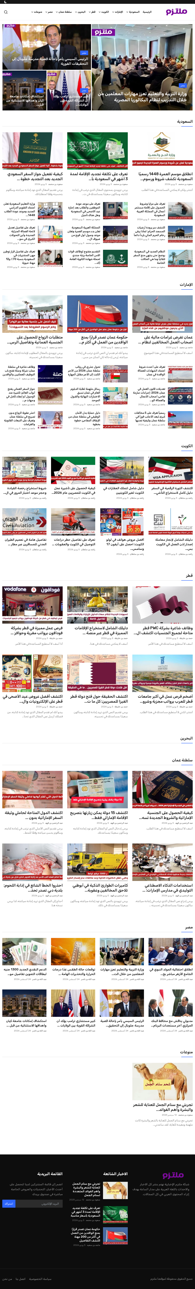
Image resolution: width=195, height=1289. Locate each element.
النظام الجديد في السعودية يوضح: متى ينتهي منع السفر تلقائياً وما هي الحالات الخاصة (149, 257)
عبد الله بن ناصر (186, 979)
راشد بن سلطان (186, 498)
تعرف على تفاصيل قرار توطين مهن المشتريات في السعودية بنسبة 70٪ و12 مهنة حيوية (19, 257)
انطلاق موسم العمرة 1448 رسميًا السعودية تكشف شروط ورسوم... (165, 176)
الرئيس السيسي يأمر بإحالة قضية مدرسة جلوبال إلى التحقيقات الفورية (50, 61)
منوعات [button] (38, 11)
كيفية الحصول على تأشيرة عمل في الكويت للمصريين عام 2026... (73, 490)
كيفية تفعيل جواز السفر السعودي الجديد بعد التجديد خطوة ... (35, 176)
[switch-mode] (5, 2)
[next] (186, 67)
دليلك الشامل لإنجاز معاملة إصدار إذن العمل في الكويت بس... (174, 544)
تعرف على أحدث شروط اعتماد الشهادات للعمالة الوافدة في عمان (151, 370)
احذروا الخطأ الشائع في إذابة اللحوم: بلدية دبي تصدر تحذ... (33, 888)
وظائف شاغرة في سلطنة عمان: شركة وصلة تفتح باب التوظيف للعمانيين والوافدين (18, 370)
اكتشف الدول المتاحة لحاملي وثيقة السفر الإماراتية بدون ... (34, 815)
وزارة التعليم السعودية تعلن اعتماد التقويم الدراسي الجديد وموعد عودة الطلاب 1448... (19, 209)
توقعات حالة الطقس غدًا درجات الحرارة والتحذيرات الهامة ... (73, 972)
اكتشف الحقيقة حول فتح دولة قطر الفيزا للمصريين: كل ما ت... (99, 699)
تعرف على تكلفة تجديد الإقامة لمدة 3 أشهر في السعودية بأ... (99, 176)
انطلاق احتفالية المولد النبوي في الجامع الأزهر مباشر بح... (171, 972)
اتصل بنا (21, 1279)
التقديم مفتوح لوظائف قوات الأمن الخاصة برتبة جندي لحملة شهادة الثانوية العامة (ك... (84, 257)
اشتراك (9, 1203)
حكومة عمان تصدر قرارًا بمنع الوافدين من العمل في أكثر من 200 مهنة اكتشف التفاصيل (85, 1234)
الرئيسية (147, 11)
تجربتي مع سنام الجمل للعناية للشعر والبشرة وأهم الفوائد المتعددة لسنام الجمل (86, 1189)
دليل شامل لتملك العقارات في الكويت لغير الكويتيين (123, 490)
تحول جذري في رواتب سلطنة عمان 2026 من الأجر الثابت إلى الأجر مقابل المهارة (84, 370)
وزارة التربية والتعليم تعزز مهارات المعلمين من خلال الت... (122, 972)
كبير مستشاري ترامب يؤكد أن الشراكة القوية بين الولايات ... (76, 1023)
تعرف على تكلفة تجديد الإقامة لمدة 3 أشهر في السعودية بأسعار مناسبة (85, 1211)
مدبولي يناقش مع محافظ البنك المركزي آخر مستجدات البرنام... (172, 1023)
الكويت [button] (105, 11)
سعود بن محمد (185, 184)
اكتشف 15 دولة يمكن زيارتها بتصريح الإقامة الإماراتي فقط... (99, 815)
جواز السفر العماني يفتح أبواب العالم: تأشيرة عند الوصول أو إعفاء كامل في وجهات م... (20, 394)
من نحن (7, 1279)
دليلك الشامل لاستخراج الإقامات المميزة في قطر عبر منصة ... (101, 630)
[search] (5, 12)
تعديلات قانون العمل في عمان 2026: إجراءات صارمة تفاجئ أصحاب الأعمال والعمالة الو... (149, 394)
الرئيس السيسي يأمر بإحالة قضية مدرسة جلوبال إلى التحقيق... (122, 1023)
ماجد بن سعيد (186, 347)
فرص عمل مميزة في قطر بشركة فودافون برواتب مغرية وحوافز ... (37, 630)
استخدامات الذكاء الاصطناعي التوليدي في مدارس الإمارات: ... (167, 888)
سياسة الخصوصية (40, 1279)
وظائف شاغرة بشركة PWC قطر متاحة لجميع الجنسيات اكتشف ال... (163, 630)
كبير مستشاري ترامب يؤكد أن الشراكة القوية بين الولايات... (71, 100)
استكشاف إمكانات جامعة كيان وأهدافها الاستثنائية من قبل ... (26, 1023)
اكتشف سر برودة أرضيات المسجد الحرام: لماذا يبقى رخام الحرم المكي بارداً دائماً (149, 231)
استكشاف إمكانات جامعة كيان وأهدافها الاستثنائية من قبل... (25, 100)
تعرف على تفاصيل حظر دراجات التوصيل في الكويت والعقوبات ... (73, 542)
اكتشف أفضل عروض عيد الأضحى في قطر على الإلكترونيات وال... (33, 699)
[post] (142, 67)
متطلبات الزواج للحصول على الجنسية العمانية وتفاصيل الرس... (35, 339)
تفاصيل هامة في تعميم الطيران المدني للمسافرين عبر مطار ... (25, 542)
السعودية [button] (134, 11)
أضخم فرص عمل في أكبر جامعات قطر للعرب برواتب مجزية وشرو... (165, 699)
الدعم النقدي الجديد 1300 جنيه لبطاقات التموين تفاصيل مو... (25, 972)
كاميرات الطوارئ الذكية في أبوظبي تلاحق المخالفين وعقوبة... (100, 888)
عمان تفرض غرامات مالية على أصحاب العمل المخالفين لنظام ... (165, 339)
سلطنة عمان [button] (65, 11)
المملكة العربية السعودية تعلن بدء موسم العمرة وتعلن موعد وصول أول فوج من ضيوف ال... (83, 233)
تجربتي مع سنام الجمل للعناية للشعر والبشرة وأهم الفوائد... (163, 1107)
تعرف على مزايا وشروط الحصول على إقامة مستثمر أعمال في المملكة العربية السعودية (150, 209)
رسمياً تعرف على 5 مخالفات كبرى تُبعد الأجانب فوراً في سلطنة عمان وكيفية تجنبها (149, 416)
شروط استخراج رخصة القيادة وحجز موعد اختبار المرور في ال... (24, 490)
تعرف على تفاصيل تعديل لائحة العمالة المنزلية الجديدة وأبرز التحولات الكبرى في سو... (21, 233)
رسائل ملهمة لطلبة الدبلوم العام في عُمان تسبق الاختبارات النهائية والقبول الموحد (85, 394)
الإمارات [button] (119, 11)
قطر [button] (93, 11)
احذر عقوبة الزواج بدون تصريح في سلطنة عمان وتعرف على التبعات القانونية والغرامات (19, 418)
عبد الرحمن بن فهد (184, 823)
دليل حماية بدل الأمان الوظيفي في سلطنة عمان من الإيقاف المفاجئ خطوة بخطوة (84, 418)
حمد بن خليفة (186, 638)
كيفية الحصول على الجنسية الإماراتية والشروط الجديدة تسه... (166, 815)
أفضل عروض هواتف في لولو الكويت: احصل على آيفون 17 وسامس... (125, 544)
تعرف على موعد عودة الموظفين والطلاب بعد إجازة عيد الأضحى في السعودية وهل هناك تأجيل (84, 209)
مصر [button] (50, 11)
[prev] (98, 67)
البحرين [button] (82, 11)
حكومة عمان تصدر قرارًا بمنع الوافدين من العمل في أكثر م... (103, 339)
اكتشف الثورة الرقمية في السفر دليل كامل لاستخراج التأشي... (172, 490)
